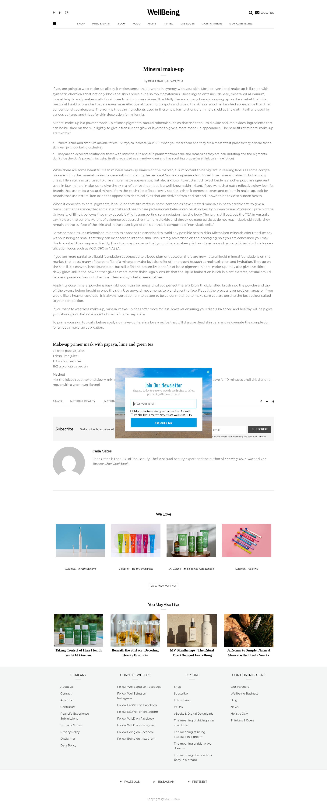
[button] (163, 385)
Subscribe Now (163, 423)
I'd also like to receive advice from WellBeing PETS (163, 415)
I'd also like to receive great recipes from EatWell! (162, 411)
